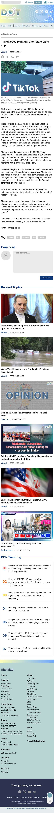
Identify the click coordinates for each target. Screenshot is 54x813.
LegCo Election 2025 (8, 710)
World (14, 34)
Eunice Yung (5, 694)
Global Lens (6, 550)
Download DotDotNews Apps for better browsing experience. (26, 808)
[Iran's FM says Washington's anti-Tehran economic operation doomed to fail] (27, 308)
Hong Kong (36, 25)
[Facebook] (36, 11)
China (45, 25)
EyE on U (30, 681)
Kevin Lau (4, 697)
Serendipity (5, 761)
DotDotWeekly (32, 718)
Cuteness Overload (34, 712)
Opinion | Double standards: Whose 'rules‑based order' (24, 414)
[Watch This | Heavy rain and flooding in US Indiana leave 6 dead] (27, 351)
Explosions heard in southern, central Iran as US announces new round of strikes (24, 501)
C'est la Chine (32, 707)
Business (5, 749)
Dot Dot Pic (31, 734)
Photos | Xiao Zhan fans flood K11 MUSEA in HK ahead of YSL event (28, 609)
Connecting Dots (33, 684)
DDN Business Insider (9, 753)
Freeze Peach (6, 742)
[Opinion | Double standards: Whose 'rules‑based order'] (27, 395)
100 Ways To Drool (34, 723)
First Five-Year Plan (8, 707)
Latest (29, 731)
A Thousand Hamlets (8, 764)
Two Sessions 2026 (8, 723)
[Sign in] (26, 2)
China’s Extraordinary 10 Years (12, 731)
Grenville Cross (6, 689)
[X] (41, 11)
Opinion (18, 25)
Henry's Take (31, 699)
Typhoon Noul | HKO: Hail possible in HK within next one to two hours (29, 649)
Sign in (30, 2)
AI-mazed (4, 772)
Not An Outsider (33, 710)
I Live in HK (31, 678)
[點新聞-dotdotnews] (11, 12)
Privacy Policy (27, 798)
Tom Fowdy (5, 691)
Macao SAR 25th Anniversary (11, 734)
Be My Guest (32, 689)
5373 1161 (18, 801)
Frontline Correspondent (9, 745)
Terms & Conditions (40, 798)
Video (10, 25)
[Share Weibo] (17, 57)
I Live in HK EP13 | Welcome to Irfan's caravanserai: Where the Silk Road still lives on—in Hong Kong (29, 582)
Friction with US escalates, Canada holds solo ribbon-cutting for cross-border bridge (26, 457)
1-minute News (32, 715)
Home (3, 25)
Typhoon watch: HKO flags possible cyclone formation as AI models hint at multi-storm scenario (28, 636)
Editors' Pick (31, 736)
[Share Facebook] (2, 56)
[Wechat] (12, 57)
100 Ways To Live (33, 720)
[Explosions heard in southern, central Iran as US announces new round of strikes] (27, 482)
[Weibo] (51, 11)
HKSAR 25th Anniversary (10, 715)
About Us (17, 798)
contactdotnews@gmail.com (36, 801)
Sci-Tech (5, 769)
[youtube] (46, 11)
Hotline (9, 798)
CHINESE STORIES (8, 726)
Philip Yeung (5, 686)
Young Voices (6, 684)
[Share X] (7, 57)
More (29, 704)
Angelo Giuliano (6, 699)
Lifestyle (5, 758)
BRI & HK (4, 729)
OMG (29, 702)
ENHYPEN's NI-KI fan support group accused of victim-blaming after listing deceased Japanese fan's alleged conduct (29, 569)
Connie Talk (31, 686)
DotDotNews (6, 34)
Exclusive (30, 691)
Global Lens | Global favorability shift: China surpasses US (22, 544)
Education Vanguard (34, 697)
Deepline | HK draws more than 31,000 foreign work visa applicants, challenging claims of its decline (29, 623)
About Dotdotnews (36, 741)
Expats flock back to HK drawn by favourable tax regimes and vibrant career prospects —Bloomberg (29, 596)
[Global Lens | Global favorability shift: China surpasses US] (27, 526)
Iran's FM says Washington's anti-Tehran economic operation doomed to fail (25, 327)
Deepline (26, 25)
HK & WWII (5, 713)
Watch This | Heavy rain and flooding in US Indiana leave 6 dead (25, 370)
